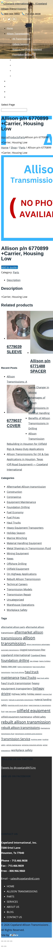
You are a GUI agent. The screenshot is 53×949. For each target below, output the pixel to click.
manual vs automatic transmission (21, 700)
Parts (9, 81)
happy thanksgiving (24, 667)
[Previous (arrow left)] (2, 946)
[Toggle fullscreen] (8, 941)
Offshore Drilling (17, 563)
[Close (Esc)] (2, 941)
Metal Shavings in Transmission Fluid (29, 548)
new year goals (10, 711)
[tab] (29, 280)
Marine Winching (20, 65)
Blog (10, 912)
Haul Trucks (14, 522)
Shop (14, 147)
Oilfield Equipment (18, 569)
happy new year (9, 666)
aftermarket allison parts (13, 627)
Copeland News (38, 655)
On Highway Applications (22, 574)
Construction (14, 491)
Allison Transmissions (18, 33)
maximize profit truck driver (18, 705)
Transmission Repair (19, 594)
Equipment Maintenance (21, 502)
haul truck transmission (16, 683)
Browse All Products (22, 76)
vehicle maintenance (13, 745)
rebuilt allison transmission (26, 722)
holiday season (34, 693)
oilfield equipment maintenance (16, 716)
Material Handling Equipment (27, 49)
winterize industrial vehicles (32, 745)
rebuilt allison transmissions (20, 727)
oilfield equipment (33, 710)
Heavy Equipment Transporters (25, 527)
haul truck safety (43, 678)
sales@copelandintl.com (25, 878)
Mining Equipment (18, 553)
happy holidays (44, 661)
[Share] (5, 941)
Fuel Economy (15, 512)
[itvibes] (14, 935)
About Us (11, 91)
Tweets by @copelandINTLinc (18, 767)
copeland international (15, 655)
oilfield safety (39, 716)
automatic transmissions (10, 650)
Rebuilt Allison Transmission (24, 579)
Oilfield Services (20, 44)
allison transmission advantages (38, 644)
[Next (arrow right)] (5, 946)
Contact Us (12, 97)
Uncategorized (15, 599)
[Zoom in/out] (11, 941)
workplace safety (22, 750)
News (10, 558)
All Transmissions (21, 39)
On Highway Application (24, 70)
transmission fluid (7, 734)
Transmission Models (19, 589)
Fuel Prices (13, 517)
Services (11, 86)
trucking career (36, 739)
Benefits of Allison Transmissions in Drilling (39, 423)
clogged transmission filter (32, 649)
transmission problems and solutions (28, 734)
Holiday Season (16, 533)
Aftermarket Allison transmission (26, 486)
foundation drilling (15, 660)
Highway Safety (18, 693)
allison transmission (18, 640)
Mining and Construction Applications (31, 60)
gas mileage (34, 661)
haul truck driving (17, 672)
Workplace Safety (17, 610)
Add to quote (9, 267)
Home (10, 28)
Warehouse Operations (20, 604)
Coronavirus (14, 497)
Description (13, 280)
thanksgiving (45, 728)
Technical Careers (17, 584)
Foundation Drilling (22, 54)
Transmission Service (15, 739)
